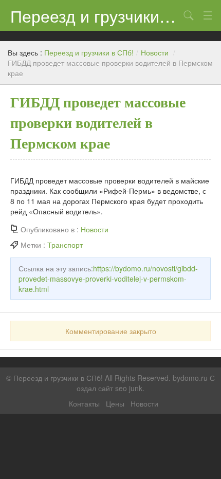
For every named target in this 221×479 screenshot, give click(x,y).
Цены (115, 403)
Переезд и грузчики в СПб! (95, 15)
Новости (155, 52)
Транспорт (65, 245)
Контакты (84, 403)
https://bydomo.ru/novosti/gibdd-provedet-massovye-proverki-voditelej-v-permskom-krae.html (108, 278)
